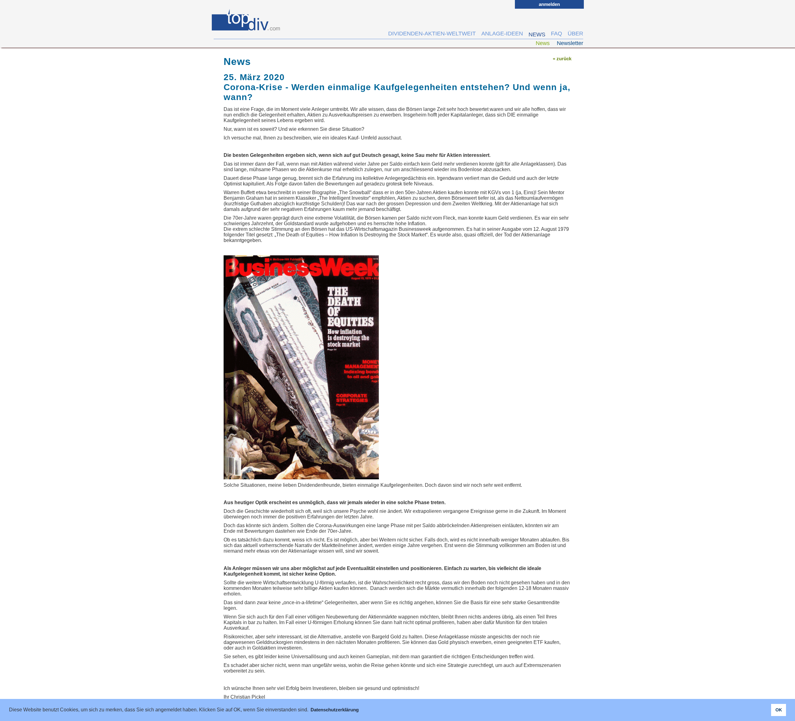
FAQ (556, 33)
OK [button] (778, 709)
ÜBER (575, 33)
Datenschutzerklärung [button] (335, 709)
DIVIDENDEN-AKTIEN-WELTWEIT (432, 33)
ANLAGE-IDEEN (502, 33)
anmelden (549, 4)
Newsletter (570, 43)
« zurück (562, 58)
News (543, 43)
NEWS (537, 34)
